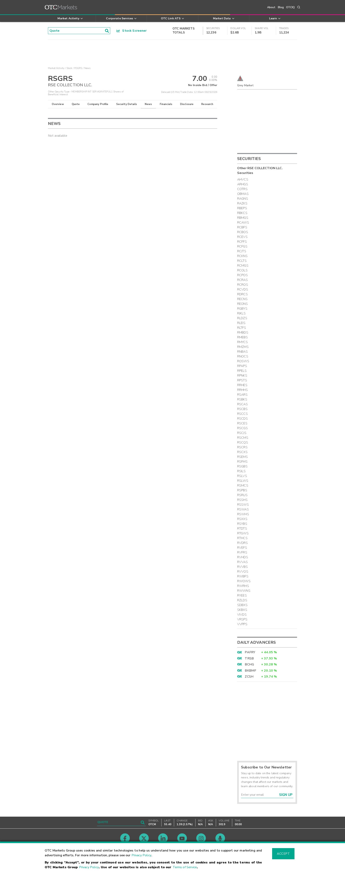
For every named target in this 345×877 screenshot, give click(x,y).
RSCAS (242, 404)
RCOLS (242, 270)
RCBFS (242, 227)
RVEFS (242, 547)
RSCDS (242, 418)
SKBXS (242, 610)
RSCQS (242, 442)
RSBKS (242, 399)
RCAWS (243, 222)
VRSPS (242, 619)
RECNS (242, 299)
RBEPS (242, 208)
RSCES (242, 423)
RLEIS (241, 323)
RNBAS (242, 351)
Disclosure (187, 104)
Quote (76, 104)
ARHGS (242, 184)
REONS (242, 304)
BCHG (249, 664)
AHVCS (242, 179)
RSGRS (78, 68)
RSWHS (243, 514)
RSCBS (242, 409)
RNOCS (242, 356)
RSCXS (242, 452)
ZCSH (249, 676)
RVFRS (242, 552)
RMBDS (242, 332)
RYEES (242, 595)
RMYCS (242, 342)
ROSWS (243, 361)
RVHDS (242, 557)
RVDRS (242, 543)
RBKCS (242, 213)
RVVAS (242, 562)
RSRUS (242, 495)
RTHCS (242, 538)
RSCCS (242, 414)
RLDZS (242, 318)
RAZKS (242, 203)
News (148, 104)
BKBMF (250, 670)
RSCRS (242, 447)
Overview (58, 104)
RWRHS (243, 586)
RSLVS (242, 476)
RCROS (242, 285)
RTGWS (243, 533)
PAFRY (250, 652)
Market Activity (56, 68)
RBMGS (242, 218)
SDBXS (242, 605)
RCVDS (242, 289)
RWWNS (243, 591)
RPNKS (242, 375)
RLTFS (241, 328)
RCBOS (242, 232)
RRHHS (242, 390)
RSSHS (242, 500)
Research (207, 104)
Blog (281, 7)
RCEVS (242, 237)
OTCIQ (290, 7)
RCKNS (242, 256)
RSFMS (242, 461)
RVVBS (242, 567)
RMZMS (243, 347)
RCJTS (241, 251)
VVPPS (242, 624)
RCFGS (242, 246)
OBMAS (243, 194)
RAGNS (242, 198)
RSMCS (242, 485)
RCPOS (242, 275)
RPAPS (242, 366)
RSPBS (242, 490)
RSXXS (242, 519)
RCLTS (242, 261)
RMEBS (242, 337)
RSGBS (242, 466)
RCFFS (242, 241)
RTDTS (242, 528)
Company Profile (97, 104)
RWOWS (244, 581)
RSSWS (243, 504)
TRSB (249, 658)
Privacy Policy (141, 855)
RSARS (242, 394)
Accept (283, 854)
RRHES (242, 385)
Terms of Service (185, 867)
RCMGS (242, 265)
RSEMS (242, 457)
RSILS (241, 471)
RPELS (242, 371)
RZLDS (242, 600)
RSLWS (242, 481)
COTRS (242, 189)
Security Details (126, 104)
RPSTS (242, 380)
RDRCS (242, 294)
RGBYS (242, 308)
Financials (166, 104)
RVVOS (242, 571)
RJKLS (241, 313)
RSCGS (242, 428)
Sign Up (285, 795)
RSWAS (243, 509)
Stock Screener (133, 30)
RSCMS (242, 438)
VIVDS (242, 614)
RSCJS (241, 433)
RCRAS (242, 280)
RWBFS (242, 576)
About (271, 7)
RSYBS (242, 524)
